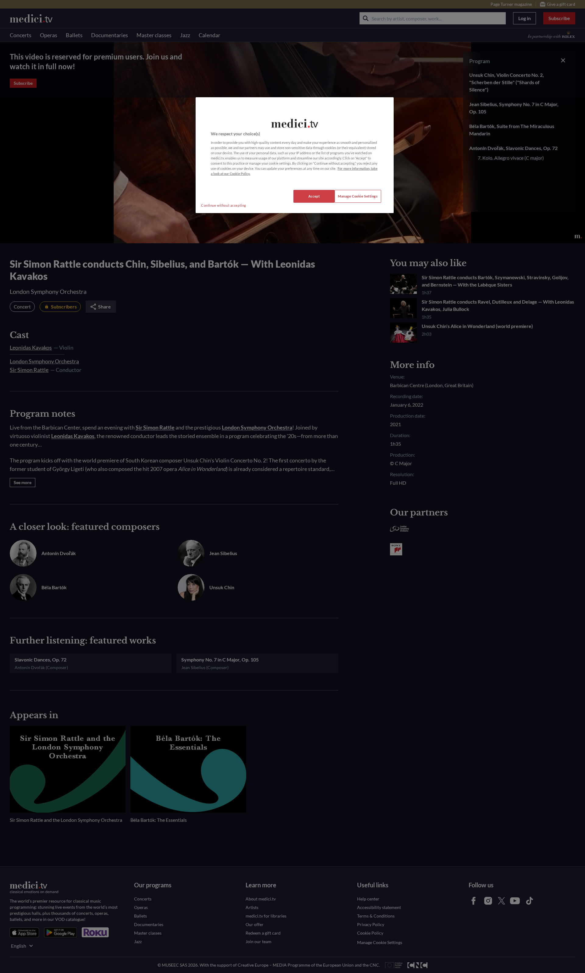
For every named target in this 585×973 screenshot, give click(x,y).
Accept (314, 196)
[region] (295, 155)
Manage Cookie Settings (358, 196)
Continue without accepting (223, 205)
